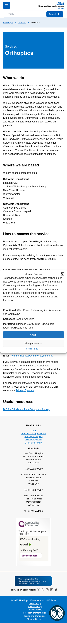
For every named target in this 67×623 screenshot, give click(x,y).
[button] (62, 274)
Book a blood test (33, 442)
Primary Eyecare (25, 390)
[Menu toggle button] (6, 5)
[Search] (54, 14)
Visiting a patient (33, 439)
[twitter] (38, 590)
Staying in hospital (34, 436)
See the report (29, 555)
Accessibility (35, 603)
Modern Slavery (35, 619)
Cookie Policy (32, 349)
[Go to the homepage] (50, 5)
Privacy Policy (35, 606)
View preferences (33, 343)
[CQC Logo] (29, 526)
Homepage (8, 22)
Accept (33, 334)
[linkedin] (51, 590)
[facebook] (42, 590)
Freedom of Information (34, 613)
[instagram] (47, 590)
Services (22, 22)
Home (33, 430)
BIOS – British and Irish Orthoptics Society (26, 409)
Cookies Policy (35, 609)
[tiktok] (55, 590)
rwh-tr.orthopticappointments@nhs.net (32, 355)
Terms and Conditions (34, 616)
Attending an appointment (33, 433)
